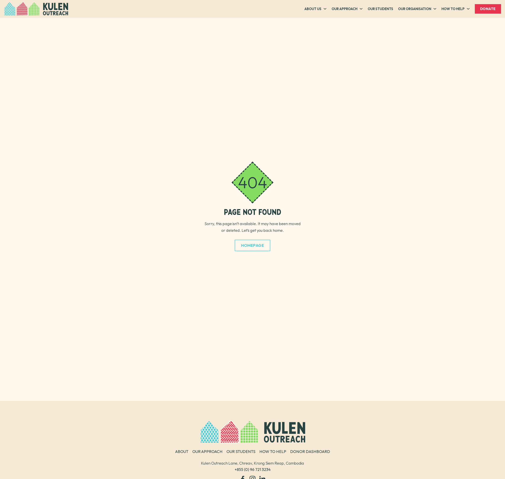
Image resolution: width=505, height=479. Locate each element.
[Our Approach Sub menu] (361, 8)
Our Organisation (414, 9)
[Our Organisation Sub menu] (435, 8)
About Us (312, 9)
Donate (488, 9)
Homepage (252, 245)
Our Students (380, 9)
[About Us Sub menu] (325, 8)
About (181, 451)
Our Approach (344, 9)
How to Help (453, 9)
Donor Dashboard (310, 451)
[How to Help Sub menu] (468, 8)
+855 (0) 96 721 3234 (253, 469)
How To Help (272, 451)
